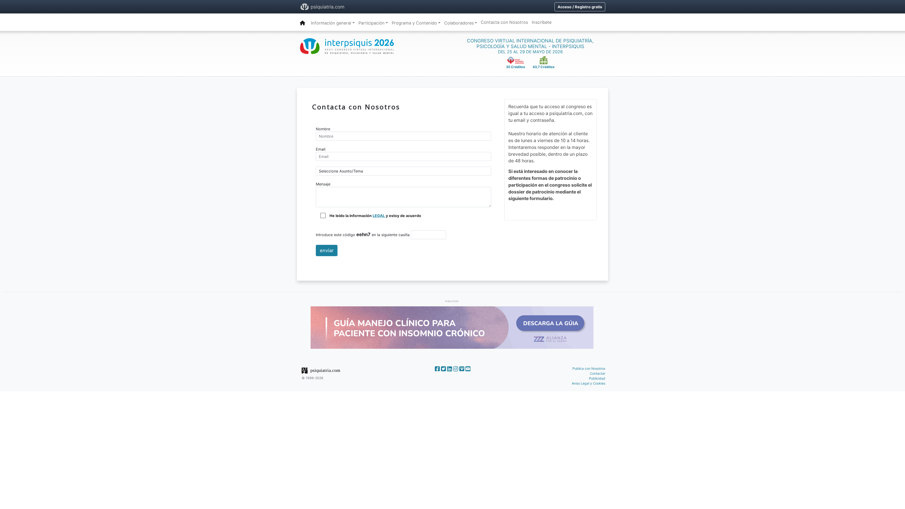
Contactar (597, 373)
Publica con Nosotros (588, 368)
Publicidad (597, 378)
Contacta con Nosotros (504, 22)
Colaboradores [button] (459, 23)
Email (320, 149)
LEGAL (379, 215)
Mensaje (323, 184)
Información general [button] (331, 23)
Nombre (323, 129)
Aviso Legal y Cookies (588, 383)
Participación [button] (371, 23)
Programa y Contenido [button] (414, 23)
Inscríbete (541, 22)
